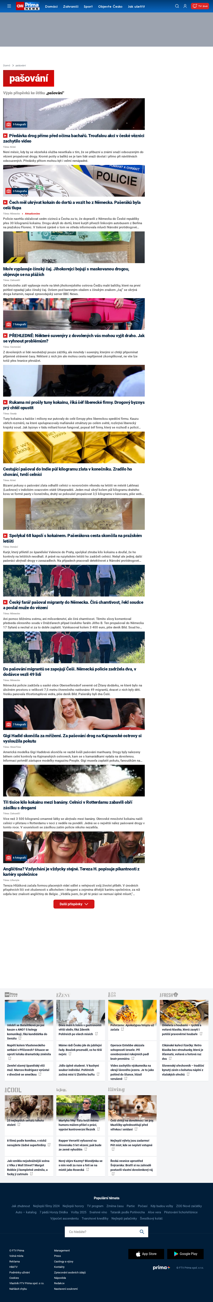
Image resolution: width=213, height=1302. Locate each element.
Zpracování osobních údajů (70, 1272)
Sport (88, 6)
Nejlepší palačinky (124, 1218)
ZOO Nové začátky (189, 1206)
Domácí (51, 6)
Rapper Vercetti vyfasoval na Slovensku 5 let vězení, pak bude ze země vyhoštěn (80, 1145)
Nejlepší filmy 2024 (46, 1206)
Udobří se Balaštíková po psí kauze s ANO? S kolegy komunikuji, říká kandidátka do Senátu (27, 1032)
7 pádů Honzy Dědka (54, 1212)
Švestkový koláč (151, 1218)
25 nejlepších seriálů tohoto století (25, 1123)
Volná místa (16, 1255)
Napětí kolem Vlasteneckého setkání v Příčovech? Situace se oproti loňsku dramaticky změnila (29, 1050)
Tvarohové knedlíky (95, 1218)
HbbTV (13, 1266)
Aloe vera (154, 1212)
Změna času (115, 1206)
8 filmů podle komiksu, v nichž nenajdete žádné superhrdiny (26, 1143)
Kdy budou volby (162, 1206)
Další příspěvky (71, 904)
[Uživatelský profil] (185, 6)
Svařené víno (98, 1212)
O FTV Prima (16, 1250)
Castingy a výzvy (63, 1261)
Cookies (14, 1277)
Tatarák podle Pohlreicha (127, 1212)
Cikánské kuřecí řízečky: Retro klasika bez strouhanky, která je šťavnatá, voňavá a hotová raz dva (182, 1052)
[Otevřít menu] (9, 6)
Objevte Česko (110, 6)
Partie (131, 1206)
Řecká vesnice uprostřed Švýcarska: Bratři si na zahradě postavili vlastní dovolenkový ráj (131, 1165)
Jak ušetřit (136, 6)
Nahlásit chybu (18, 1288)
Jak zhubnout (20, 1206)
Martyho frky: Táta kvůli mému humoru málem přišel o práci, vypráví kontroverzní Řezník (79, 1125)
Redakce (59, 1283)
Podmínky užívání (19, 1272)
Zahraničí (70, 6)
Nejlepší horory (73, 1206)
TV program (95, 1206)
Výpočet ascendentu (64, 1218)
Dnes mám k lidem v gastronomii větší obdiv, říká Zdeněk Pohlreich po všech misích (80, 1030)
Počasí (142, 1206)
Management (62, 1250)
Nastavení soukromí (66, 1288)
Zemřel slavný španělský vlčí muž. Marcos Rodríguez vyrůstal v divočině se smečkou (28, 1070)
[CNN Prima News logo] (28, 6)
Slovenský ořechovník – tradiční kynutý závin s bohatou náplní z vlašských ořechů (183, 1070)
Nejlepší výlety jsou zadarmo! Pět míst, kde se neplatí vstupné (131, 1143)
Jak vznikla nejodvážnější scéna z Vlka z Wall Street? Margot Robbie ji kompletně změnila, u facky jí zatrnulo (28, 1167)
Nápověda (60, 1277)
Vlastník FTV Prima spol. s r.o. (26, 1283)
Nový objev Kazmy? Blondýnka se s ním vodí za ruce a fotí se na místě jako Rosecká (81, 1165)
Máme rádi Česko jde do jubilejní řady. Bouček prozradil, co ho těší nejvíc (80, 1050)
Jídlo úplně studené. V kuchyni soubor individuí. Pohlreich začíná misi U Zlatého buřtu (79, 1070)
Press (57, 1255)
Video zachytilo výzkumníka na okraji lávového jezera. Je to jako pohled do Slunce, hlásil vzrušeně (132, 1072)
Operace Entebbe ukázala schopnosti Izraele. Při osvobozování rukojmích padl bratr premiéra (129, 1052)
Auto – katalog (26, 1212)
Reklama (14, 1261)
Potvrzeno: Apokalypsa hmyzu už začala (132, 1027)
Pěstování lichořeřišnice (181, 1212)
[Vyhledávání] (177, 6)
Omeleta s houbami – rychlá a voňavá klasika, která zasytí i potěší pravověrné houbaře (181, 1030)
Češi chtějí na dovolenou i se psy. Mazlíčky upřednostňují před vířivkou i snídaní (132, 1125)
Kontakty (59, 1266)
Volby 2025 (78, 1212)
